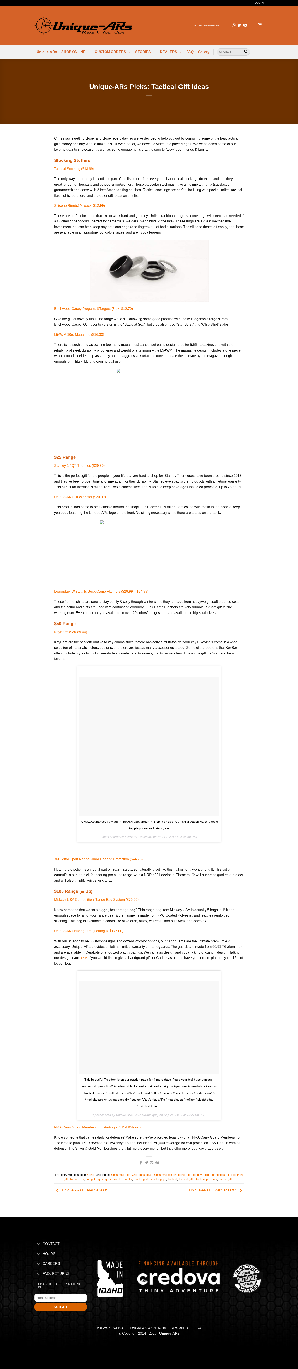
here (83, 958)
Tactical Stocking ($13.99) (74, 169)
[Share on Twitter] (146, 1163)
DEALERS (168, 52)
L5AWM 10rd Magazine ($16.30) (79, 334)
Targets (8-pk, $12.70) (116, 309)
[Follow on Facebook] (228, 25)
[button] (259, 25)
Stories (91, 1174)
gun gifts (91, 1179)
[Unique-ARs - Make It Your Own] (83, 25)
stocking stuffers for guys (150, 1179)
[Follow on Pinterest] (245, 25)
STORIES (143, 52)
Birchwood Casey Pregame (75, 309)
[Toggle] (38, 1244)
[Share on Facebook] (141, 1163)
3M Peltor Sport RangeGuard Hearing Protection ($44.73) (98, 859)
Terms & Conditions (148, 1327)
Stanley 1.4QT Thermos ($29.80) (79, 466)
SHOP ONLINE (73, 52)
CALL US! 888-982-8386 (206, 25)
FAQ (190, 52)
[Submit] (246, 52)
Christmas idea (120, 1174)
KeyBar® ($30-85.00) (70, 632)
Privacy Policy (110, 1327)
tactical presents (206, 1179)
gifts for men (235, 1174)
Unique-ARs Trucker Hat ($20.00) (80, 497)
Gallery (203, 52)
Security (180, 1327)
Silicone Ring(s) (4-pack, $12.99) (79, 205)
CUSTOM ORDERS (110, 52)
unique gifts (226, 1179)
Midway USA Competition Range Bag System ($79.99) (96, 899)
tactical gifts (186, 1179)
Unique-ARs (47, 52)
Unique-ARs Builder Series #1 (85, 1190)
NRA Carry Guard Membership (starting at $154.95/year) (97, 1127)
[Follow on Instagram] (233, 25)
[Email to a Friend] (151, 1163)
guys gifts (104, 1179)
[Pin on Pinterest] (157, 1163)
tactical (172, 1179)
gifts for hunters (215, 1174)
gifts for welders (74, 1179)
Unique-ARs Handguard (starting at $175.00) (88, 931)
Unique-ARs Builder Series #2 (213, 1190)
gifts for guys (195, 1174)
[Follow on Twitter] (239, 25)
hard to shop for (122, 1179)
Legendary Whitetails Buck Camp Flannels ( (101, 591)
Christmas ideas (142, 1174)
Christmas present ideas (169, 1174)
